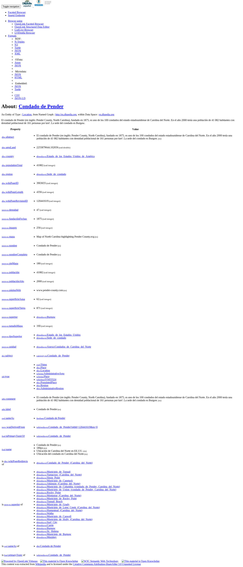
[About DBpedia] (27, 6)
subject (7, 355)
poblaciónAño (13, 281)
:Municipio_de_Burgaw (54, 534)
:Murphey (47, 537)
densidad (10, 209)
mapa (8, 236)
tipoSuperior (12, 336)
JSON (18, 50)
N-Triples (19, 41)
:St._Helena (48, 531)
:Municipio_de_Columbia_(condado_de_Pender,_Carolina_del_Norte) (78, 486)
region (7, 174)
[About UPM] (43, 6)
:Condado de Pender (51, 418)
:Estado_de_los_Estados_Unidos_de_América (66, 156)
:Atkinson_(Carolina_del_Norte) (58, 483)
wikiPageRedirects (16, 461)
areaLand (9, 147)
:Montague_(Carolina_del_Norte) (59, 495)
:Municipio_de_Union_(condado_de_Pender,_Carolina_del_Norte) (76, 489)
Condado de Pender (41, 106)
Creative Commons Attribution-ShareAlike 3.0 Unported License (107, 564)
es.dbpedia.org (106, 114)
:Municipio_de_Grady (53, 504)
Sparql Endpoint (16, 15)
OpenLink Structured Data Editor (32, 26)
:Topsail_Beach (49, 501)
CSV (17, 95)
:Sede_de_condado (51, 174)
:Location (43, 370)
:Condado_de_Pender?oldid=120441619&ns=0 (67, 427)
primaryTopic (13, 555)
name (7, 449)
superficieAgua (13, 299)
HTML (18, 77)
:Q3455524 (46, 379)
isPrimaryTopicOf (13, 436)
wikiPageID (10, 183)
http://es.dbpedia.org (66, 114)
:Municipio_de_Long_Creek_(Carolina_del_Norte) (68, 507)
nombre (9, 245)
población (10, 272)
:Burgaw (46, 317)
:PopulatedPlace (47, 382)
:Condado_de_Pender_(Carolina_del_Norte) (65, 462)
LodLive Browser (24, 29)
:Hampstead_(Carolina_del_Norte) (59, 510)
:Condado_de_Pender (53, 355)
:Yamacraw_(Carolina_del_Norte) (59, 474)
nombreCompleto (14, 254)
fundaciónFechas (14, 218)
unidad (9, 346)
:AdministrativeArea (50, 373)
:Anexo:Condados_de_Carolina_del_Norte (64, 346)
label (6, 409)
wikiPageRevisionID (15, 201)
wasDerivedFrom (13, 427)
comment (8, 398)
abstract (8, 137)
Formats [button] (12, 35)
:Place (41, 367)
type (5, 376)
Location (27, 114)
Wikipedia (40, 564)
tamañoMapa (12, 325)
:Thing (42, 364)
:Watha (45, 513)
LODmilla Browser (25, 32)
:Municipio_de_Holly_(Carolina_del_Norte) (64, 519)
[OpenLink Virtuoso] (19, 561)
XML (17, 53)
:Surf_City (47, 522)
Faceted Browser (17, 12)
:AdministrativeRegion (50, 388)
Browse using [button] (15, 21)
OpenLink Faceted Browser (29, 23)
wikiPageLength (12, 192)
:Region (42, 385)
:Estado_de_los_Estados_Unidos (59, 334)
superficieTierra (13, 308)
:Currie (45, 525)
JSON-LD (20, 98)
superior (10, 317)
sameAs (8, 418)
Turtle (18, 47)
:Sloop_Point (48, 477)
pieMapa (10, 263)
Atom (17, 62)
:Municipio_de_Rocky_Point (57, 498)
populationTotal (12, 165)
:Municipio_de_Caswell (54, 516)
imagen (9, 227)
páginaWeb (11, 290)
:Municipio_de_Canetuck (55, 480)
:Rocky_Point (49, 492)
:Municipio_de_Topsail (53, 471)
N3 (16, 44)
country (8, 156)
